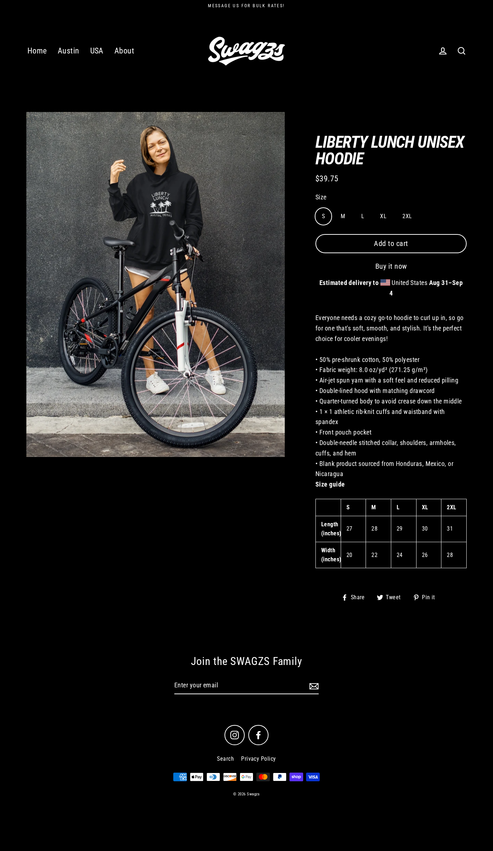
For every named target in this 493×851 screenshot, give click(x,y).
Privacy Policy (258, 758)
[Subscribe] (313, 685)
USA (97, 50)
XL (383, 216)
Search (225, 758)
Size (321, 197)
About (124, 50)
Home (37, 50)
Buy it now (391, 266)
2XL (407, 216)
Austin (68, 50)
